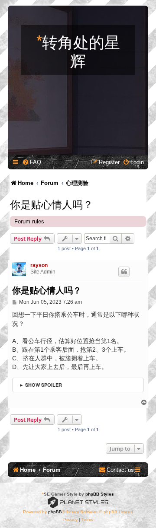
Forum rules (29, 221)
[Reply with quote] (124, 272)
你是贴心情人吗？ (51, 203)
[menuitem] (31, 162)
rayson (39, 265)
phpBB (55, 511)
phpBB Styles (99, 494)
